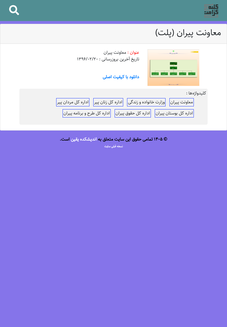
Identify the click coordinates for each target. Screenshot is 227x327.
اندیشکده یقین (84, 139)
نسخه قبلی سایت (113, 146)
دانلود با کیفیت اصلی (121, 76)
